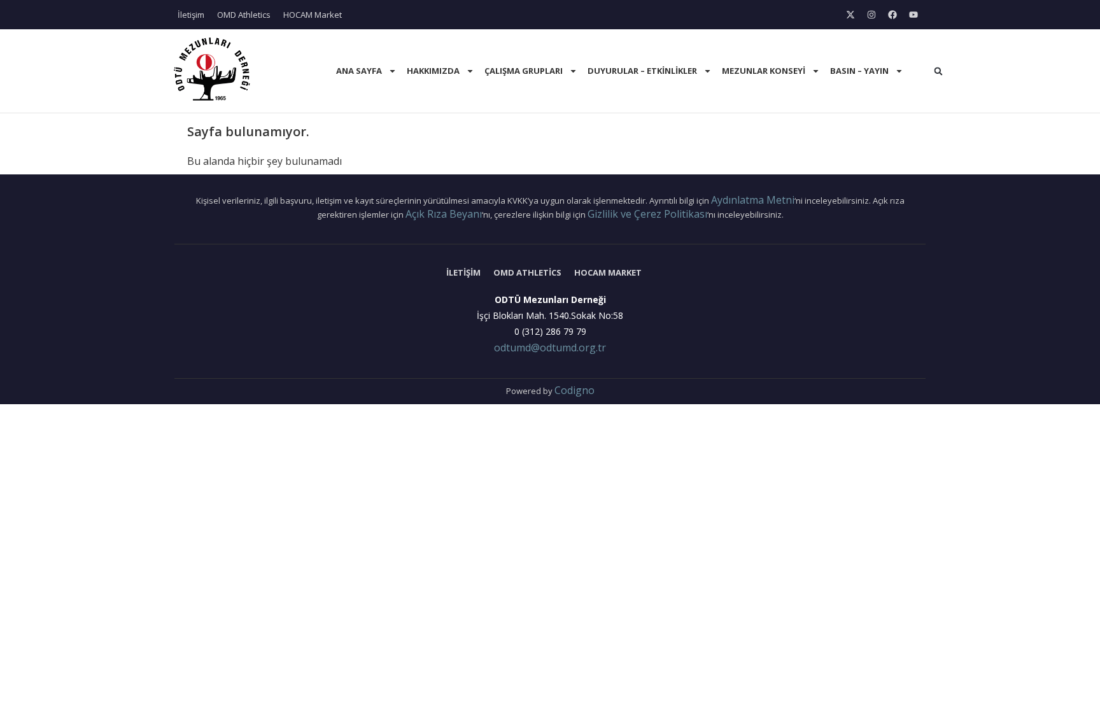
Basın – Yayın (859, 70)
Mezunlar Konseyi (763, 70)
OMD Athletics (244, 14)
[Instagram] (871, 15)
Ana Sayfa (359, 70)
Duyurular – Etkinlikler (642, 70)
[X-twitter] (850, 15)
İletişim (191, 14)
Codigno (574, 390)
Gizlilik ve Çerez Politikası (647, 214)
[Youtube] (913, 15)
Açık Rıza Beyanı (443, 214)
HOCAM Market (312, 14)
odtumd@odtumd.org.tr (550, 348)
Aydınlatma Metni (752, 200)
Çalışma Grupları (523, 70)
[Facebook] (892, 15)
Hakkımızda (433, 70)
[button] (938, 71)
